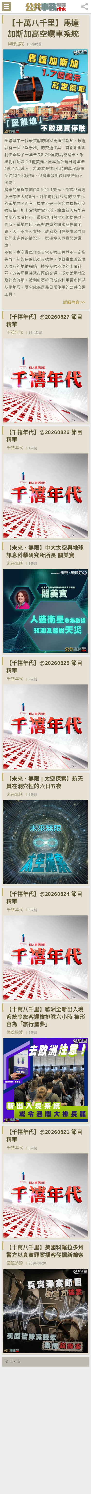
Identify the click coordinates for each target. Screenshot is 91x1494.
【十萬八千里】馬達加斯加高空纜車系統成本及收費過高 (43, 34)
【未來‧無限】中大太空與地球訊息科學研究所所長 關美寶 (45, 551)
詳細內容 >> (74, 302)
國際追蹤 (16, 44)
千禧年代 (15, 332)
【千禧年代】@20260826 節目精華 (44, 436)
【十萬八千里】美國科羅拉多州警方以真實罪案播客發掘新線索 (45, 1251)
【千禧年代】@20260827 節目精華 (44, 320)
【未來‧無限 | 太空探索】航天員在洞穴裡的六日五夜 (44, 782)
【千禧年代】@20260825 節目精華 (44, 667)
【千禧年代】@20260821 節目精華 (44, 1136)
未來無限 (15, 563)
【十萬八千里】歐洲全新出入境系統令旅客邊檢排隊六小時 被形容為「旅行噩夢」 (45, 1016)
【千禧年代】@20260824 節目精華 (44, 898)
